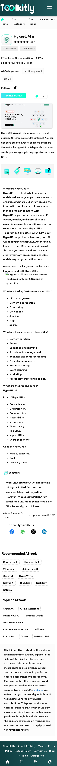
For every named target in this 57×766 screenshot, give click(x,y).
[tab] (6, 171)
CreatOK (8, 608)
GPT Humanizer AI (13, 622)
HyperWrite (26, 575)
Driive (24, 636)
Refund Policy (23, 750)
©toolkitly (9, 746)
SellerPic (39, 629)
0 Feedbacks (28, 48)
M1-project (9, 569)
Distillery (41, 582)
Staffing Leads (34, 615)
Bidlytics (25, 582)
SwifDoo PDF (41, 636)
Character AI (10, 562)
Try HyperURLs (13, 95)
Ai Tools (23, 755)
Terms (41, 746)
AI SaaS (8, 79)
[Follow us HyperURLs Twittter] (15, 88)
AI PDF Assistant (29, 608)
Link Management (32, 71)
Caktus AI (8, 582)
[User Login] (49, 761)
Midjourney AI (30, 569)
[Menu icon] (49, 7)
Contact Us (40, 750)
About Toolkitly (27, 746)
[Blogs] (35, 761)
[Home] (7, 761)
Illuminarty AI (32, 562)
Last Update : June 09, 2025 (41, 515)
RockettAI (9, 636)
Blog (52, 750)
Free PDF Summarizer (15, 629)
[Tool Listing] (21, 761)
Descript (8, 575)
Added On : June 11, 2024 (13, 515)
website (38, 689)
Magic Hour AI (11, 615)
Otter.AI (8, 589)
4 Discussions (9, 48)
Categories (37, 755)
